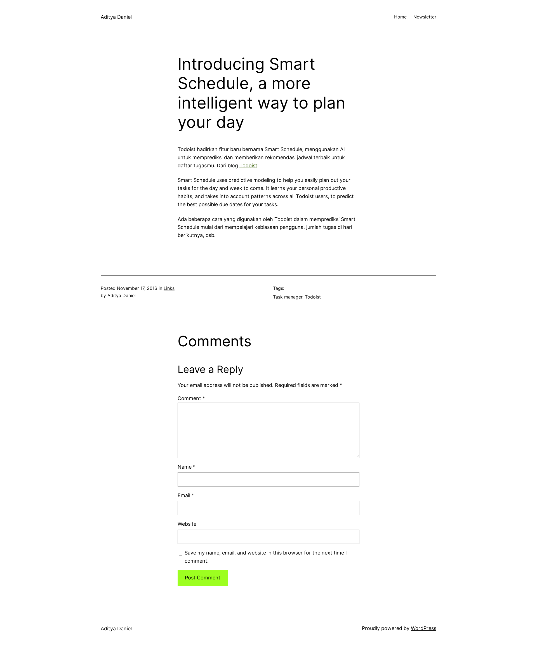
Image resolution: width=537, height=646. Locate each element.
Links (169, 288)
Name (187, 467)
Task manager (287, 297)
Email (186, 495)
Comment (191, 398)
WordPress (423, 628)
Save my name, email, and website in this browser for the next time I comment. (266, 557)
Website (187, 524)
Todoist (248, 165)
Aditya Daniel (116, 17)
